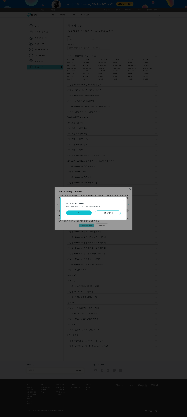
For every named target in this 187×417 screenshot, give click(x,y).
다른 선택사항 (107, 213)
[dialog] (93, 208)
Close (123, 200)
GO (79, 213)
